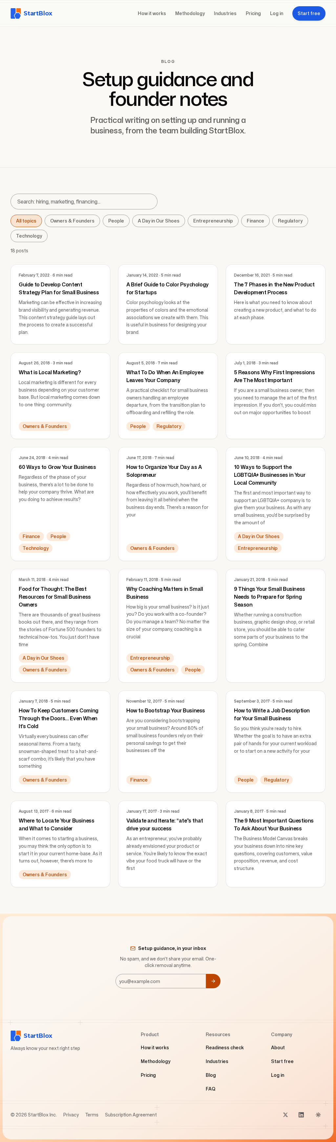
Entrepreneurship (213, 221)
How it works (152, 13)
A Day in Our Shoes (158, 221)
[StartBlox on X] (285, 1115)
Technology (29, 236)
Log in (276, 13)
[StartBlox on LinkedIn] (301, 1115)
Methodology (190, 13)
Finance (255, 221)
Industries (225, 13)
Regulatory (290, 221)
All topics (26, 221)
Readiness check (225, 1047)
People (116, 221)
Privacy (71, 1115)
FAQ (211, 1089)
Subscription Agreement (131, 1115)
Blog (211, 1075)
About (278, 1047)
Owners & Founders (72, 221)
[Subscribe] (213, 981)
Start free (282, 1061)
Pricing (253, 13)
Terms (91, 1115)
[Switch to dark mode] (318, 1115)
